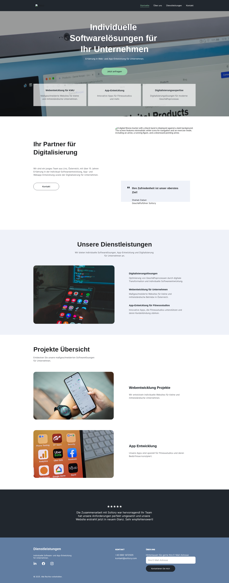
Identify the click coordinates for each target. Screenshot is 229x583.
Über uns (157, 5)
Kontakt (189, 5)
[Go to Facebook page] (43, 563)
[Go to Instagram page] (52, 563)
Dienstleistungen (174, 5)
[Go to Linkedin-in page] (35, 563)
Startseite (144, 5)
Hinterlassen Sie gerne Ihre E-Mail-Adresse (167, 555)
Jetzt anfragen (114, 71)
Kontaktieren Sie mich (160, 568)
